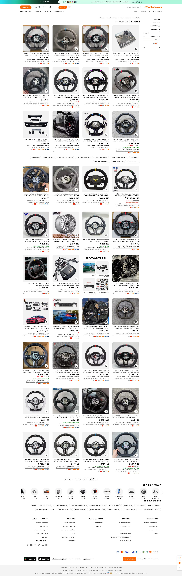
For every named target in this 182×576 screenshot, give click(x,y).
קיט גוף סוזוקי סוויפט (41, 509)
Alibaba (137, 18)
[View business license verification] (108, 573)
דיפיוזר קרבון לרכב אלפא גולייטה (61, 509)
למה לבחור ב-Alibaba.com (151, 522)
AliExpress (64, 567)
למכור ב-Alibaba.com (42, 522)
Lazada (91, 567)
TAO (106, 567)
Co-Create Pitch (153, 526)
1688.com (71, 567)
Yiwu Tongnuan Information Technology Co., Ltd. (36, 103)
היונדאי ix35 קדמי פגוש (65, 157)
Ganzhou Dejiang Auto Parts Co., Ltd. (38, 202)
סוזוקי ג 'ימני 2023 (153, 505)
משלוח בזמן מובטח (125, 530)
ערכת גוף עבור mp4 (101, 157)
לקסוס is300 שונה (130, 509)
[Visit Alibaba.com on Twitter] (39, 545)
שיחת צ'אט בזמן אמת (69, 526)
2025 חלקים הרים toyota (97, 505)
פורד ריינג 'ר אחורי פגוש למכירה (40, 505)
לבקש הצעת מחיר (98, 526)
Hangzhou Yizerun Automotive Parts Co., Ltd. (126, 248)
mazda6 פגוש (139, 505)
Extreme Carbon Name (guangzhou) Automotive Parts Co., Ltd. (66, 105)
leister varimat (133, 161)
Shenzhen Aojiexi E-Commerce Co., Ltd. (67, 336)
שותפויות (45, 537)
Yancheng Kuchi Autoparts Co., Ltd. (38, 147)
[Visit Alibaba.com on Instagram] (35, 545)
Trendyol (111, 567)
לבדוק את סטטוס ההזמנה (40, 530)
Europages (118, 567)
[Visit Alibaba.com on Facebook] (46, 545)
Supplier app (87, 559)
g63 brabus (127, 505)
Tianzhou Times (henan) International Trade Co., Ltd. (36, 61)
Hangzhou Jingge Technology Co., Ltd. (68, 202)
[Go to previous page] (96, 479)
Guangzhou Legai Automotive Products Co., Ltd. (36, 334)
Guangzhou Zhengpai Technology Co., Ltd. (96, 103)
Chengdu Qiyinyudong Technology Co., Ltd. (96, 249)
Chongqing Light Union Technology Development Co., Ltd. (66, 147)
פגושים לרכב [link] (102, 18)
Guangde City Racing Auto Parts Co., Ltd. (127, 291)
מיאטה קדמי (133, 157)
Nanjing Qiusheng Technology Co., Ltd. (67, 248)
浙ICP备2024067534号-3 (139, 573)
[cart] (44, 7)
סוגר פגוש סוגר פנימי (117, 161)
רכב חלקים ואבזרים (127, 18)
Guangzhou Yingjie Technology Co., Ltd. (127, 151)
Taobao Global (99, 567)
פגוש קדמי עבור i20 (60, 505)
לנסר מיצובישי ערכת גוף (96, 509)
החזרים (73, 533)
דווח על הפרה (71, 540)
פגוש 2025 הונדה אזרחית (118, 157)
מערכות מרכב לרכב (113, 18)
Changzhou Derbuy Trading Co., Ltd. (68, 291)
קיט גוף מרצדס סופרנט (114, 509)
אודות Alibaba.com (152, 518)
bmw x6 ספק (34, 157)
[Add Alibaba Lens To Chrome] (129, 559)
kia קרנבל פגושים (114, 505)
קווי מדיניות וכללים (125, 540)
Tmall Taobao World (81, 567)
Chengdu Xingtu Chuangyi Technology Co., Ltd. (95, 334)
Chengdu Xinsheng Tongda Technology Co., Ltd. (66, 61)
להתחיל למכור (44, 526)
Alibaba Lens (148, 559)
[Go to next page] (65, 479)
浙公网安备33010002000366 (122, 573)
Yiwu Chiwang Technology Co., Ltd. (129, 61)
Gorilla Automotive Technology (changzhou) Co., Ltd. (36, 291)
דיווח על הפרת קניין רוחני (68, 537)
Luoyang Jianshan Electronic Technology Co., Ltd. (125, 334)
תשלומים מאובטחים (125, 522)
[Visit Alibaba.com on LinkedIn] (43, 545)
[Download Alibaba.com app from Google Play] (30, 559)
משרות (156, 533)
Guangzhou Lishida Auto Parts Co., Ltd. (127, 205)
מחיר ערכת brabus (48, 157)
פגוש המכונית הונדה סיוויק (83, 157)
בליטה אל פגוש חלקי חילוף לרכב (149, 509)
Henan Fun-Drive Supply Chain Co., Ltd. (97, 61)
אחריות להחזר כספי (125, 526)
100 (69, 479)
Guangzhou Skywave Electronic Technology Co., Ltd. (125, 105)
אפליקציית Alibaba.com (59, 559)
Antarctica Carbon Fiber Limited (99, 147)
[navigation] (151, 249)
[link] (179, 558)
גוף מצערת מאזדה (80, 509)
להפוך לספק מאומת (42, 533)
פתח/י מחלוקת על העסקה (68, 530)
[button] (69, 7)
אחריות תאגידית (153, 530)
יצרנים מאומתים (98, 522)
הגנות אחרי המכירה (125, 533)
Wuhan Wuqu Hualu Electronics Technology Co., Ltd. (36, 249)
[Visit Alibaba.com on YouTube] (31, 545)
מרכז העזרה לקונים (70, 522)
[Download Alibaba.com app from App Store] (44, 559)
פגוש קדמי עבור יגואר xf (100, 161)
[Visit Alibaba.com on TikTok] (27, 545)
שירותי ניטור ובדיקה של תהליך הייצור (120, 537)
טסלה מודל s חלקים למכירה (78, 505)
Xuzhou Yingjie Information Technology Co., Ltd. (95, 202)
